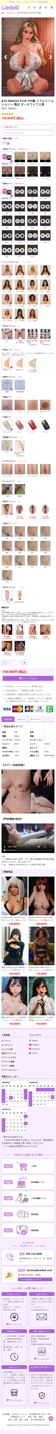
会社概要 (6, 1414)
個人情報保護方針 (38, 1419)
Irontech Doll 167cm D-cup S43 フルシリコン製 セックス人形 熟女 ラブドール (14, 918)
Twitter (35, 1040)
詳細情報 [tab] (8, 719)
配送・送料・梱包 (35, 1417)
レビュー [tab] (21, 719)
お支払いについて (19, 1414)
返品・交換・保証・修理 (18, 1419)
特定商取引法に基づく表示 (40, 1414)
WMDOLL (10, 13)
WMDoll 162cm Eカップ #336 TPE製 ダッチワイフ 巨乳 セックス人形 (41, 1018)
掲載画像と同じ (11, 126)
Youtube (35, 1044)
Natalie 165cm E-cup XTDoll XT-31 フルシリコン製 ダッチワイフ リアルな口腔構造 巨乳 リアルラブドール (41, 918)
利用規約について (18, 1417)
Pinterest (36, 1049)
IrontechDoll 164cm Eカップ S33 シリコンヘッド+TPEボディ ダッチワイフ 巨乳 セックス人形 (41, 968)
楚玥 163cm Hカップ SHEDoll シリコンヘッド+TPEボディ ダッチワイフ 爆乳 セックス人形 (14, 1018)
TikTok (34, 1053)
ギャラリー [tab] (35, 719)
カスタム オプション (14, 132)
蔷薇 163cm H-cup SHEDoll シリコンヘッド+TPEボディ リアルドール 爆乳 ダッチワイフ (14, 968)
